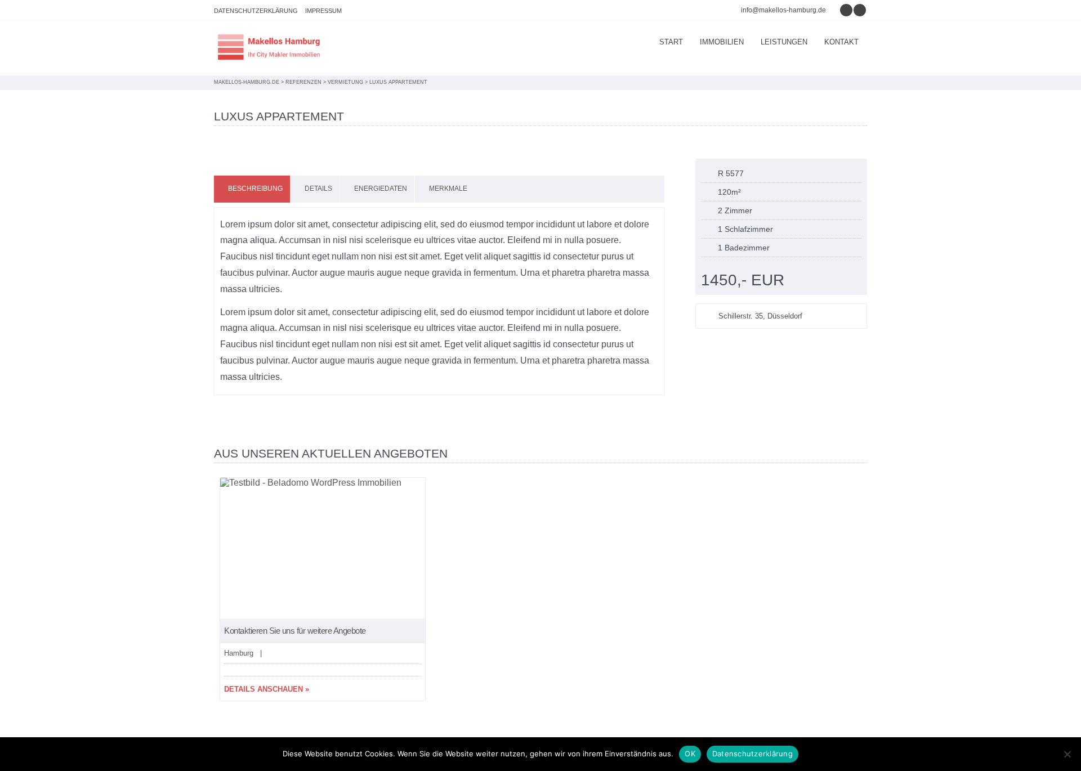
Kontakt (841, 42)
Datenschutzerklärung (256, 10)
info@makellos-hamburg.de (783, 10)
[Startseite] (270, 48)
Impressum (323, 10)
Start (671, 42)
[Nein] (1067, 754)
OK (690, 753)
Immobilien (722, 42)
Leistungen (784, 42)
